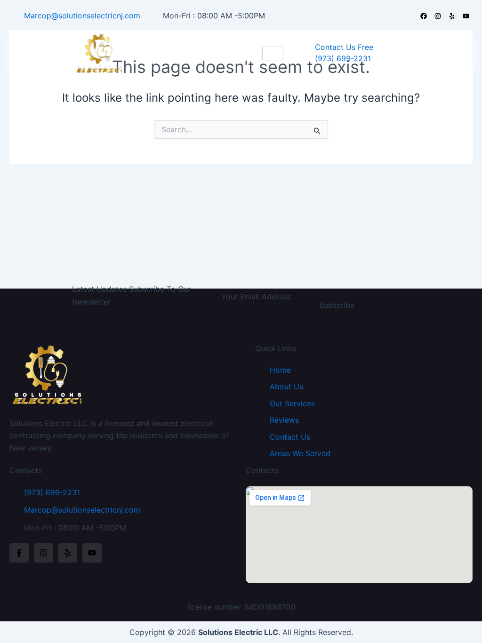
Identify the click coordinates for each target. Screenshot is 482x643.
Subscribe (336, 305)
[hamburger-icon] (272, 53)
